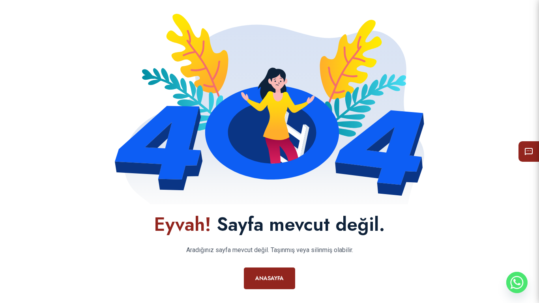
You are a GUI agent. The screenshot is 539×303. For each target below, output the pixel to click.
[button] (528, 151)
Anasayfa (269, 278)
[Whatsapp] (517, 282)
